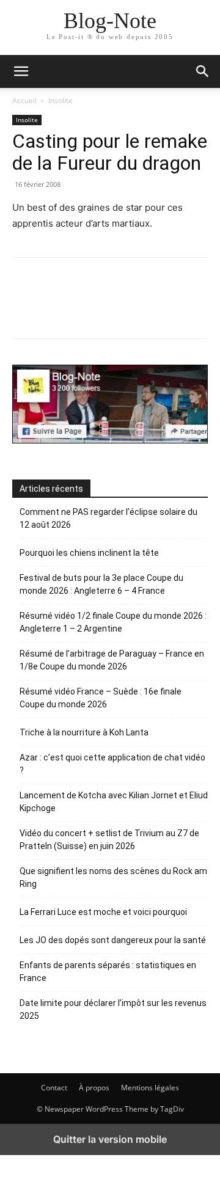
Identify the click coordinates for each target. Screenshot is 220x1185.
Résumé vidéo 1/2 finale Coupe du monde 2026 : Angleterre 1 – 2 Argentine (113, 622)
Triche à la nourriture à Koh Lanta (84, 732)
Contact (54, 1087)
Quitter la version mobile (110, 1139)
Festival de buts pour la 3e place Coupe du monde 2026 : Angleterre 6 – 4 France (101, 584)
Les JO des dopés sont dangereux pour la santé (113, 940)
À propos (94, 1087)
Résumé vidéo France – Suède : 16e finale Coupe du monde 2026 (101, 698)
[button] (203, 71)
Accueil (24, 100)
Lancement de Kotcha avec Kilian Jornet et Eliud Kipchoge (114, 801)
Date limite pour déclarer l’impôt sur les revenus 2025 (113, 1009)
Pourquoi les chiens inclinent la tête (89, 553)
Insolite (60, 100)
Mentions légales (150, 1087)
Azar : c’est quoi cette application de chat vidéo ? (112, 764)
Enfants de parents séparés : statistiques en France (108, 971)
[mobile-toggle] (20, 71)
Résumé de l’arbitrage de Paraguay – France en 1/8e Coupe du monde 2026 (112, 660)
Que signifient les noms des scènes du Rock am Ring (113, 877)
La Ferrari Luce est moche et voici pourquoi (103, 912)
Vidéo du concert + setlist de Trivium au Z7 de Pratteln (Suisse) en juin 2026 (109, 839)
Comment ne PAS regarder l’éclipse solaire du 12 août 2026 (108, 518)
